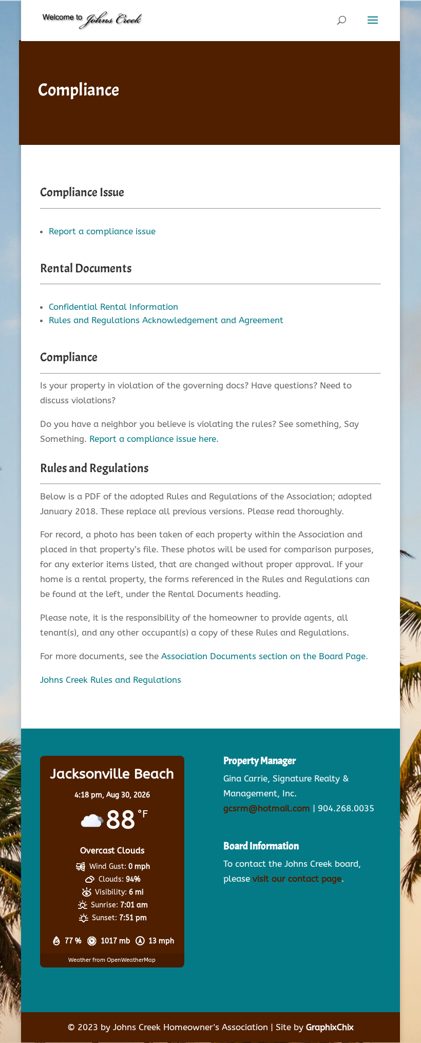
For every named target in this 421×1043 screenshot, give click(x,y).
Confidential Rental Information (113, 307)
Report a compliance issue (102, 231)
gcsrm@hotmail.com (266, 808)
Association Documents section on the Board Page (263, 656)
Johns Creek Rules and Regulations (110, 680)
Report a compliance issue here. (154, 439)
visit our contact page (297, 878)
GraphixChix (330, 1027)
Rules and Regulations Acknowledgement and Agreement (166, 320)
